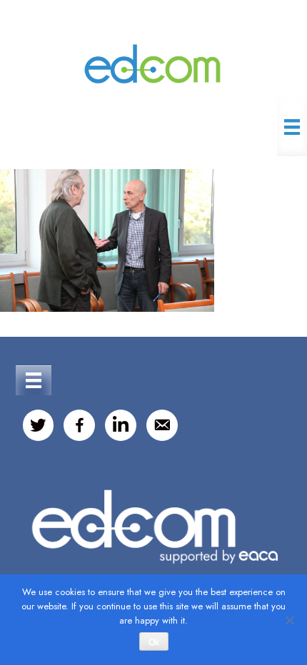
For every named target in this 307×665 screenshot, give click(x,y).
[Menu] (292, 127)
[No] (289, 620)
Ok (154, 642)
